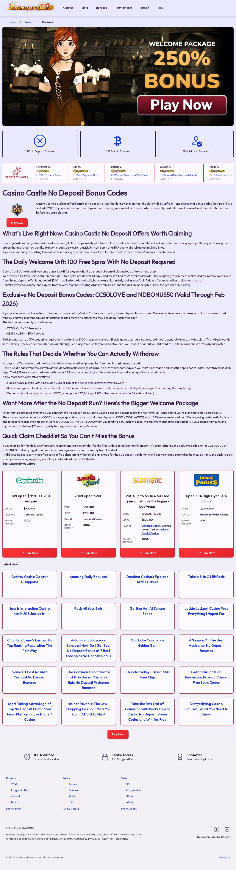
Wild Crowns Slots (44, 175)
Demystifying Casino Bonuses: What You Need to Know (206, 709)
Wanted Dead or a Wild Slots (125, 175)
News (28, 22)
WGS (14, 784)
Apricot (15, 796)
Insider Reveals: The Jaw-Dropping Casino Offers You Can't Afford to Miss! (88, 709)
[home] (31, 13)
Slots (85, 8)
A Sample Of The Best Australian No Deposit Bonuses (206, 645)
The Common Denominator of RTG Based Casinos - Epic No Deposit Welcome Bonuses (88, 680)
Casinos (68, 8)
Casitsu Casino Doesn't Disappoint (29, 579)
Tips (160, 8)
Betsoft (15, 802)
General (73, 790)
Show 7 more (71, 808)
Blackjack (224, 857)
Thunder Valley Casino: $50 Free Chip (147, 674)
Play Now (17, 223)
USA (71, 802)
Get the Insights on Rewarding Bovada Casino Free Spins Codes (206, 677)
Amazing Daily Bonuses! (89, 577)
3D (128, 784)
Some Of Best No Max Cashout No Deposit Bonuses (29, 677)
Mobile (72, 796)
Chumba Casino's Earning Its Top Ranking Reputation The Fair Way (29, 645)
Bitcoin (144, 8)
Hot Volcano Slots (217, 175)
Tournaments (123, 8)
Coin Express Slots (82, 175)
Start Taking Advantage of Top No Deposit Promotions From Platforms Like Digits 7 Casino (29, 712)
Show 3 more (129, 808)
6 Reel (129, 802)
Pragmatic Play (20, 790)
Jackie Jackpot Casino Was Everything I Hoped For (206, 611)
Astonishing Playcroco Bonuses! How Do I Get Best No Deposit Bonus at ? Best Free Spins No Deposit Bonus (88, 648)
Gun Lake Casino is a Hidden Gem (147, 643)
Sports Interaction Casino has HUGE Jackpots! (30, 611)
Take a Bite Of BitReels (206, 577)
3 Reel (129, 796)
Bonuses (101, 8)
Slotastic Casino (151, 525)
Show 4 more (14, 808)
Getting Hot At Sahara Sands (147, 611)
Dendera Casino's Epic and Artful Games (147, 579)
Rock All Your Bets (88, 608)
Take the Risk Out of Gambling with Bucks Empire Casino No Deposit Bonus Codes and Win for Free (147, 712)
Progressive (133, 790)
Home (12, 22)
